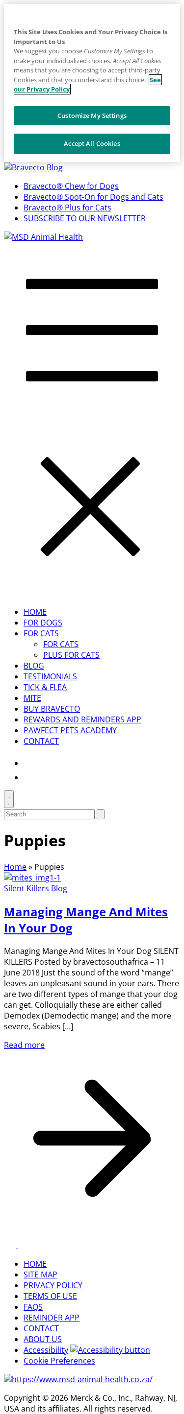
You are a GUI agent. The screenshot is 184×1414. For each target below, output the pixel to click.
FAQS (33, 1306)
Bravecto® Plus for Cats (67, 207)
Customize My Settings (92, 115)
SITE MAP (40, 1274)
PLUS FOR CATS (71, 654)
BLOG (34, 665)
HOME (35, 611)
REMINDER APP (51, 1317)
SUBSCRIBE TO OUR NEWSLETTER (85, 218)
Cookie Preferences (59, 1360)
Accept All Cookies (92, 143)
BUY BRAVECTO (52, 708)
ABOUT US (43, 1339)
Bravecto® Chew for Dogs (71, 186)
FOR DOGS (43, 622)
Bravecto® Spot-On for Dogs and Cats (93, 196)
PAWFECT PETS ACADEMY (70, 730)
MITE (32, 698)
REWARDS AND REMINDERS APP (82, 719)
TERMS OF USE (50, 1296)
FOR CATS (41, 633)
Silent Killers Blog (35, 888)
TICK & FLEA (45, 687)
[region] (92, 83)
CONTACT (41, 741)
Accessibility (46, 1349)
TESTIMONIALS (50, 676)
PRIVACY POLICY (53, 1285)
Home (15, 866)
